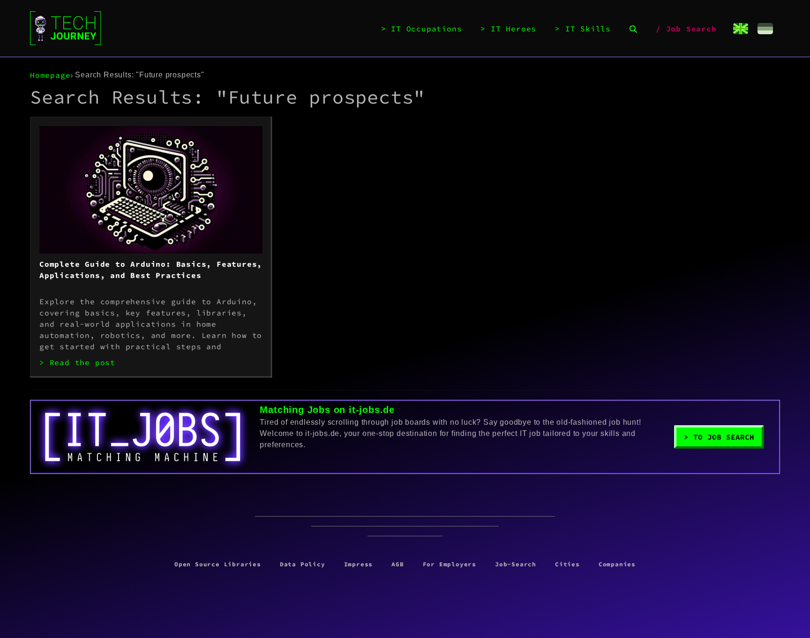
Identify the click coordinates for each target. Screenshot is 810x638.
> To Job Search (719, 437)
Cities (567, 564)
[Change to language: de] (765, 29)
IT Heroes (513, 28)
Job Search (691, 28)
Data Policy (302, 564)
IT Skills (588, 28)
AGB (397, 564)
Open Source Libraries (217, 564)
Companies (617, 564)
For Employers (449, 564)
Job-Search (515, 564)
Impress (358, 564)
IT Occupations (426, 28)
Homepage (50, 75)
